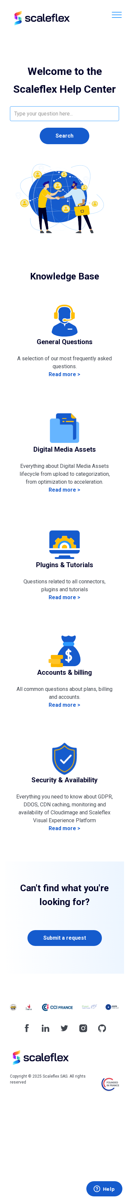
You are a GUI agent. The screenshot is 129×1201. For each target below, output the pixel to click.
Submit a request (64, 938)
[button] (116, 14)
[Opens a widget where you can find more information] (104, 1189)
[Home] (41, 18)
